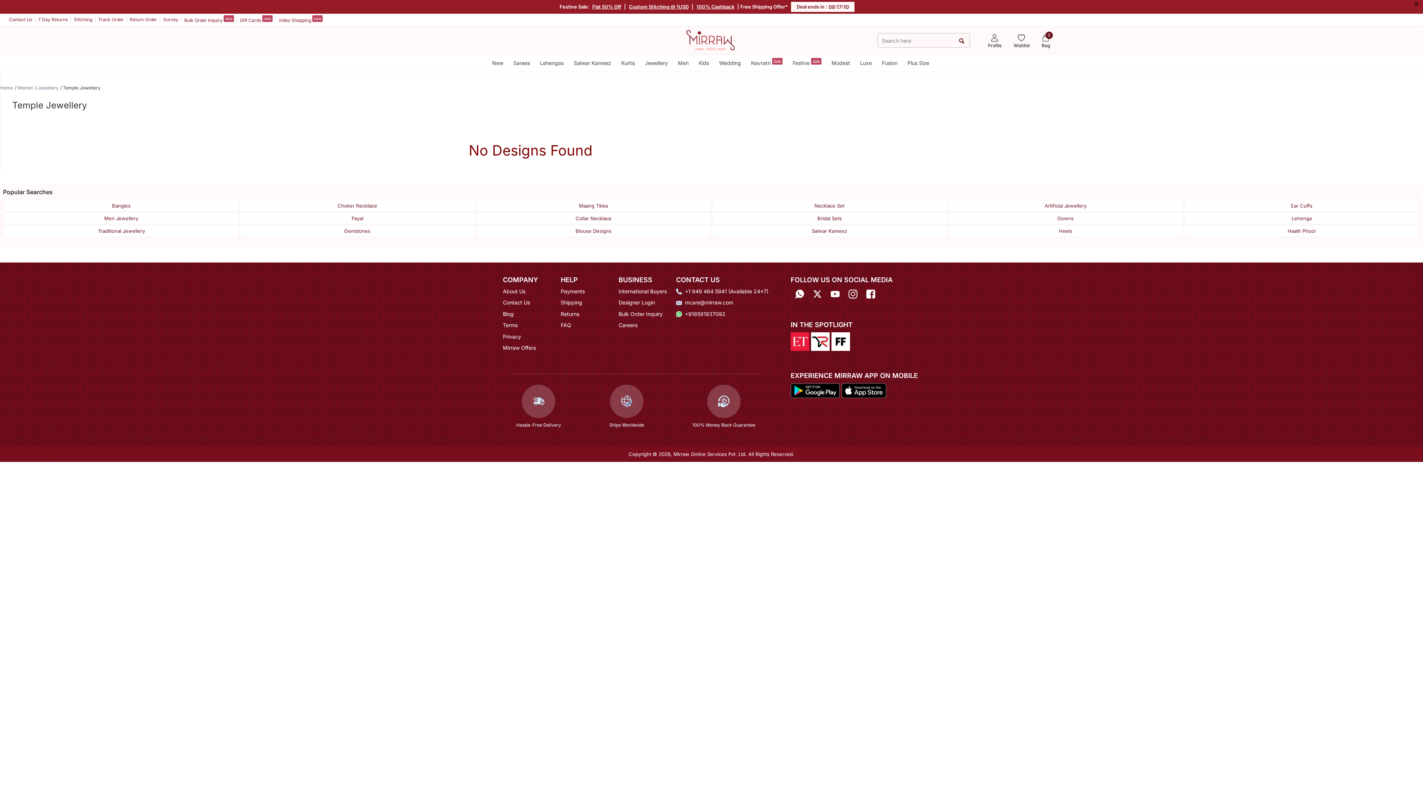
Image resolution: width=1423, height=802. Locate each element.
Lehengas (552, 63)
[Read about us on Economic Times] (800, 341)
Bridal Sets (829, 218)
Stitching (83, 19)
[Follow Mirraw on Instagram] (853, 293)
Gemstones (357, 231)
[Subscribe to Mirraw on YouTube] (835, 293)
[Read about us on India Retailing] (820, 341)
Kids (704, 63)
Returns (570, 314)
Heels (1065, 231)
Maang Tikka (593, 206)
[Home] (710, 39)
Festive (806, 62)
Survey (170, 19)
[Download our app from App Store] (863, 390)
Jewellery (656, 63)
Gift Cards (255, 19)
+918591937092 (705, 314)
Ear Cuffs (1301, 206)
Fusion (889, 63)
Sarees (521, 63)
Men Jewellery (121, 218)
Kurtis (628, 63)
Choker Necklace (357, 206)
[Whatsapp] (799, 293)
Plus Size (918, 63)
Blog (508, 314)
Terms (510, 325)
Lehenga (1302, 218)
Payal (357, 218)
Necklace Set (829, 206)
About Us (514, 291)
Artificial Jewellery (1066, 206)
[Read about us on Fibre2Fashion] (840, 341)
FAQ (566, 325)
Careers (628, 325)
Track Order (111, 19)
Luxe (866, 63)
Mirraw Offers (519, 348)
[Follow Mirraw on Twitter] (817, 293)
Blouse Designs (594, 231)
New (497, 63)
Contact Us (20, 19)
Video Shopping (300, 19)
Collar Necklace (594, 218)
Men (683, 63)
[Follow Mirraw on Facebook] (871, 293)
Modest (840, 63)
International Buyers (643, 291)
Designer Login (637, 302)
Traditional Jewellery (121, 231)
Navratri (766, 62)
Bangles (121, 206)
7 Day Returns (53, 19)
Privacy (512, 336)
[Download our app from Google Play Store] (815, 390)
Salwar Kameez (592, 63)
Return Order (143, 19)
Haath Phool (1301, 231)
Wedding (730, 63)
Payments (573, 291)
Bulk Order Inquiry (208, 19)
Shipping (571, 302)
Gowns (1065, 218)
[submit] (961, 41)
